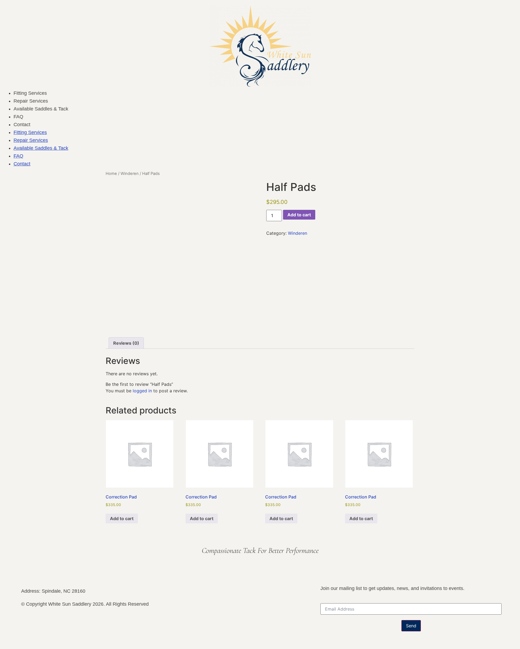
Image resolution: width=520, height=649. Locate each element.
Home (111, 173)
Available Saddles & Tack (41, 109)
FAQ (18, 116)
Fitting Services (30, 93)
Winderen (130, 173)
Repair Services (31, 101)
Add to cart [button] (122, 518)
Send (411, 625)
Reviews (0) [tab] (126, 343)
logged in (142, 390)
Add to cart (299, 214)
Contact (22, 124)
